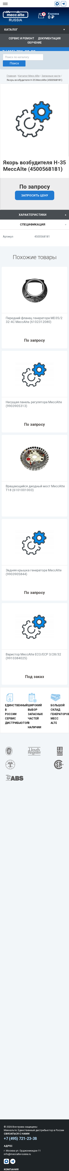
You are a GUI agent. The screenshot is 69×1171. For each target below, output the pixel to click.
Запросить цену (34, 195)
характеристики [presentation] (32, 215)
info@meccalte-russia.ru (17, 1154)
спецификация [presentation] (32, 224)
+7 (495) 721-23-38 (20, 1138)
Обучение (34, 42)
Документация (49, 38)
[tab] (34, 215)
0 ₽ (51, 15)
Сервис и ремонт (21, 38)
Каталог (11, 29)
